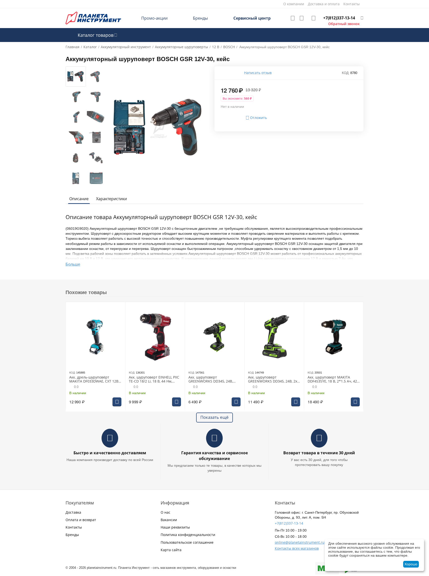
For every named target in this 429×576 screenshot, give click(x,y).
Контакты (74, 527)
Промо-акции (154, 18)
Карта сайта (171, 549)
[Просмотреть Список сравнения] (301, 18)
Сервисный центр (252, 18)
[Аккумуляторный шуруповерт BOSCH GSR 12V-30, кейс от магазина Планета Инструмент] (158, 127)
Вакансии (169, 519)
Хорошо (410, 564)
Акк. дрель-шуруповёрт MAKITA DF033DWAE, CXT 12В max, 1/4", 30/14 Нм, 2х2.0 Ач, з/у (93, 379)
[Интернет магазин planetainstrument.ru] (93, 17)
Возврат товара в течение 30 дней (319, 453)
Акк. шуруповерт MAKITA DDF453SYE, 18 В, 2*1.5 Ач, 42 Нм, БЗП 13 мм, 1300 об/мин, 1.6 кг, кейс (332, 379)
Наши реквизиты (175, 527)
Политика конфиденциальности (188, 534)
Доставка (73, 512)
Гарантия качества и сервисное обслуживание (214, 455)
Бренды (200, 18)
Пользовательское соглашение (187, 542)
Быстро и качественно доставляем (109, 453)
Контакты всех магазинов (297, 548)
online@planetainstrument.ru (299, 542)
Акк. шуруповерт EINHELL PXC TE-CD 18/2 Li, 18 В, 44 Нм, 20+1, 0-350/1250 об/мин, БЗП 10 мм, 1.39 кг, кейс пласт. (154, 379)
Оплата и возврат (81, 519)
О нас (165, 512)
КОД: (346, 73)
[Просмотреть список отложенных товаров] (292, 18)
